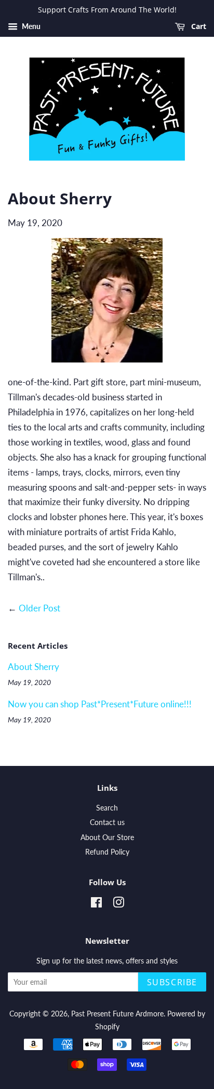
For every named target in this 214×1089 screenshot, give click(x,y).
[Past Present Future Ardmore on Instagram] (118, 904)
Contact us (107, 822)
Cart (197, 26)
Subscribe (172, 982)
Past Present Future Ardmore (117, 1013)
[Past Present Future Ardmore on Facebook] (96, 904)
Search (107, 807)
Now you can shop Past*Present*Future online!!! (100, 704)
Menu (30, 26)
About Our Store (107, 837)
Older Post (39, 608)
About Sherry (33, 666)
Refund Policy (107, 851)
